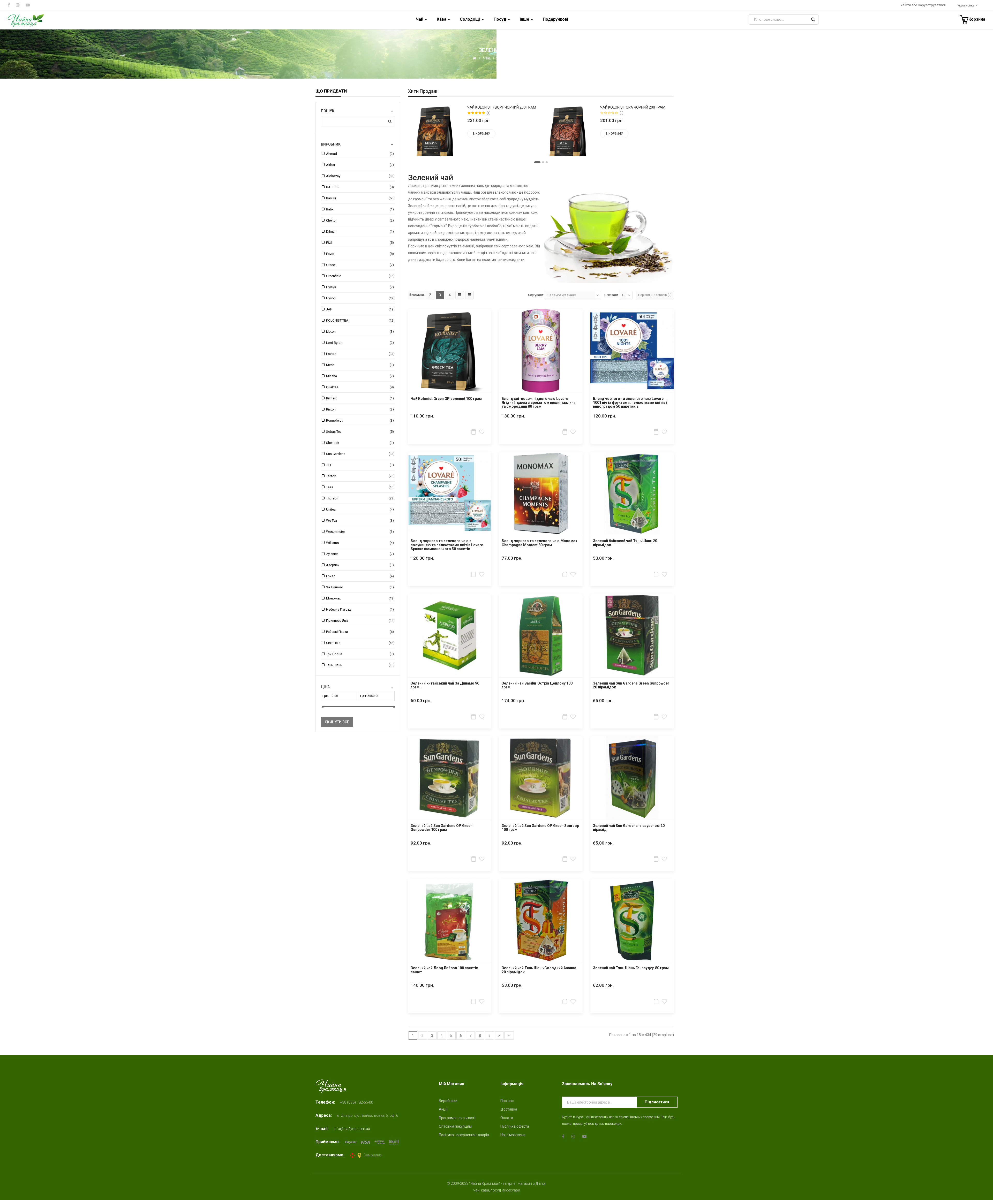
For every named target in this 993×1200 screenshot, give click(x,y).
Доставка (508, 1109)
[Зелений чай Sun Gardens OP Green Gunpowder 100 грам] (450, 778)
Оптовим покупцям (455, 1126)
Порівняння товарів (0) (655, 295)
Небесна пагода (338, 609)
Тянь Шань (334, 665)
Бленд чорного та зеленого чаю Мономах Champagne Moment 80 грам (539, 543)
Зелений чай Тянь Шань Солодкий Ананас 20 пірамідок (539, 970)
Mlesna (331, 376)
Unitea (331, 509)
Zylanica (332, 554)
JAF (329, 309)
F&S (329, 243)
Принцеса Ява (337, 620)
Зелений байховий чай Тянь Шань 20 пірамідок (625, 543)
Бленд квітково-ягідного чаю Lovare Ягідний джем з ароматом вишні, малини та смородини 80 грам (539, 403)
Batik (330, 209)
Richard (331, 398)
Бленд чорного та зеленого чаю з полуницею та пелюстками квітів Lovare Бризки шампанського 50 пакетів (447, 545)
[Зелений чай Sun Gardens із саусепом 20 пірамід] (632, 778)
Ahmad (331, 154)
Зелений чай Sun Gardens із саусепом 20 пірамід (629, 828)
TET (329, 465)
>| (509, 1036)
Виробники (448, 1101)
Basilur (331, 198)
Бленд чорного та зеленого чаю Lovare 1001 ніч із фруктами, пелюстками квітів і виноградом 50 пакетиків (630, 403)
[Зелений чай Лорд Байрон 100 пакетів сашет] (450, 920)
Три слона (334, 654)
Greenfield (333, 276)
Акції (443, 1109)
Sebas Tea (334, 432)
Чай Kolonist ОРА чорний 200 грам (632, 107)
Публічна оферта (514, 1126)
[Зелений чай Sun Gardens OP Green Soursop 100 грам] (541, 778)
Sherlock (332, 443)
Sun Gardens (335, 454)
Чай (486, 58)
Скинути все (337, 722)
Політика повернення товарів (464, 1135)
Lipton (331, 331)
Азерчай (333, 565)
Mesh (330, 365)
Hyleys (331, 287)
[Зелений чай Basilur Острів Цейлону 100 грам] (541, 635)
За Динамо (334, 587)
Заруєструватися (932, 5)
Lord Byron (334, 343)
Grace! (331, 265)
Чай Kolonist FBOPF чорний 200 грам (501, 107)
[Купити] (474, 432)
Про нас (507, 1101)
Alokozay (333, 176)
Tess (329, 487)
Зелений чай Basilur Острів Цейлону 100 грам (537, 685)
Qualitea (332, 387)
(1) (489, 113)
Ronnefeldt (334, 420)
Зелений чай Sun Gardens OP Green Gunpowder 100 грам (441, 828)
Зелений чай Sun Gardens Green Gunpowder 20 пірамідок (631, 685)
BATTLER (333, 187)
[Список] (459, 295)
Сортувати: (536, 295)
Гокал (330, 576)
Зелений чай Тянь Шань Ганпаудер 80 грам (631, 968)
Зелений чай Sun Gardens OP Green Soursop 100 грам (540, 828)
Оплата (506, 1118)
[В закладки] (482, 432)
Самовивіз (373, 1155)
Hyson (331, 298)
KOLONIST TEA (337, 320)
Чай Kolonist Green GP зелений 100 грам (446, 399)
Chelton (331, 220)
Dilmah (331, 231)
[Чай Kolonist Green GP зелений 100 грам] (450, 351)
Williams (332, 543)
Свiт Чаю (333, 643)
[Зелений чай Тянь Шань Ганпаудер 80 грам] (632, 920)
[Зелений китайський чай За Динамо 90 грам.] (450, 635)
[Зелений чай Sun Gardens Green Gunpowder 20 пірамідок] (632, 635)
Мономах (333, 598)
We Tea (331, 520)
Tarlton (331, 476)
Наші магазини (512, 1135)
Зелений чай (507, 58)
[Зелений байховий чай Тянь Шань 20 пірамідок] (632, 493)
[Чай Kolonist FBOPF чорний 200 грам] (435, 132)
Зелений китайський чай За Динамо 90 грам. (445, 685)
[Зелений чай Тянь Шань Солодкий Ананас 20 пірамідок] (541, 920)
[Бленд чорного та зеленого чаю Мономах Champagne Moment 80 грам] (541, 493)
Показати (611, 295)
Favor (330, 254)
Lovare (331, 354)
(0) (621, 113)
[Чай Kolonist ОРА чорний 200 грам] (568, 132)
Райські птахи (337, 632)
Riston (331, 409)
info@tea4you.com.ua (352, 1129)
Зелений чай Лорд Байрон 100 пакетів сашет (444, 970)
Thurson (332, 498)
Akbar (330, 165)
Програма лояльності (457, 1118)
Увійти (906, 5)
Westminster (335, 532)
